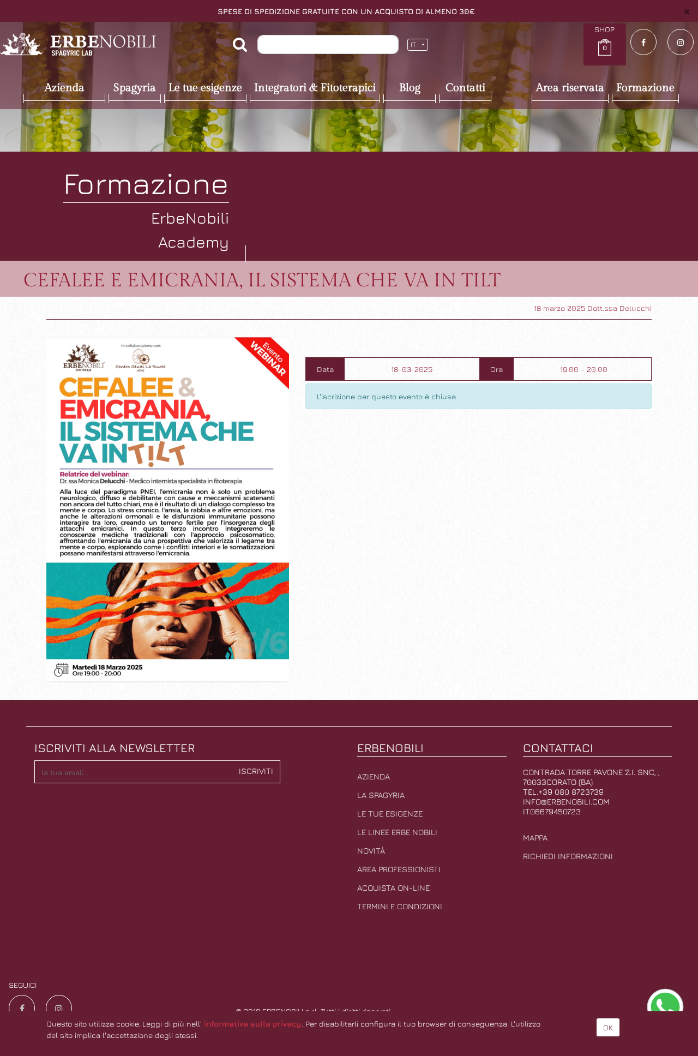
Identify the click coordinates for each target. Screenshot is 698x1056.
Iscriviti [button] (256, 771)
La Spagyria (381, 795)
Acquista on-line (393, 887)
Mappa (535, 837)
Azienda (373, 776)
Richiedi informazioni (568, 856)
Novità (371, 850)
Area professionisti (399, 869)
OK (608, 1027)
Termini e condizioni (399, 906)
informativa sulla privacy (253, 1023)
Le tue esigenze (390, 813)
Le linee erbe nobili (397, 832)
